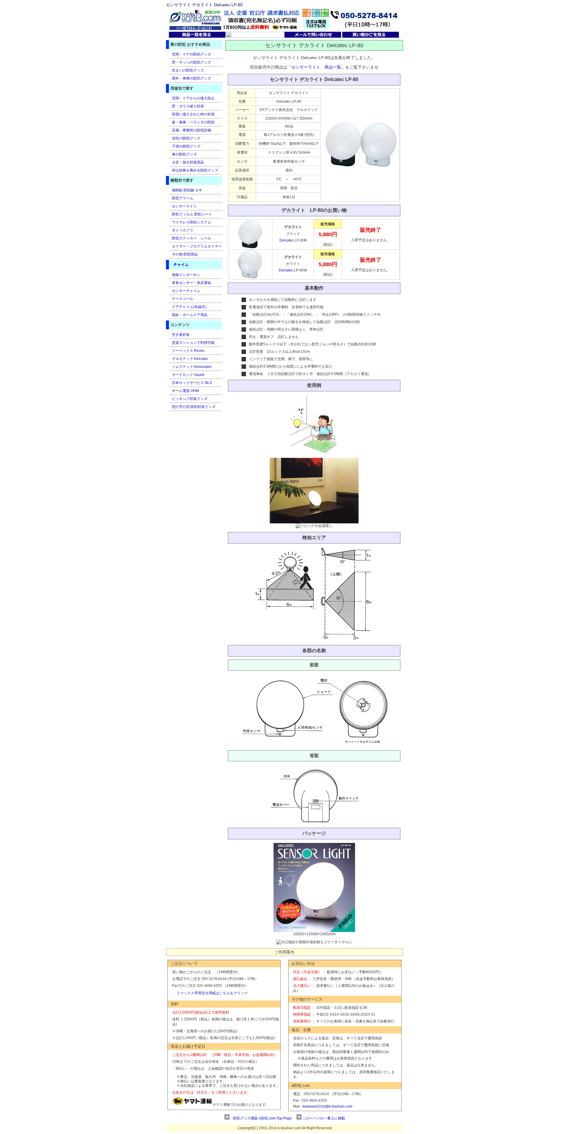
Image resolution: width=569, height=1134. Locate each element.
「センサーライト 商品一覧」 (316, 67)
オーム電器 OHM (185, 391)
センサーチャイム (186, 291)
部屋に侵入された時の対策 (193, 114)
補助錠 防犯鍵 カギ (187, 190)
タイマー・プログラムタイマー (197, 246)
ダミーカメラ (182, 230)
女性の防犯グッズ (186, 138)
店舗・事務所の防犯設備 (191, 130)
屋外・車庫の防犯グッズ (191, 78)
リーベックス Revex (188, 351)
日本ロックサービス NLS (192, 383)
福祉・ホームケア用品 (189, 315)
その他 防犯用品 (185, 254)
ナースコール (182, 299)
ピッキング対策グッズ (189, 399)
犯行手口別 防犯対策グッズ (193, 407)
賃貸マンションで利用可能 (193, 343)
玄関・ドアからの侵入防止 (193, 98)
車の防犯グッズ (184, 154)
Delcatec (287, 240)
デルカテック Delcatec (190, 359)
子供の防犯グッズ (186, 146)
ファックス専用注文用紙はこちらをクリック (212, 993)
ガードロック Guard (188, 375)
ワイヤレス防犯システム (191, 222)
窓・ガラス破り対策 (188, 106)
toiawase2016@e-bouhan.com (327, 1106)
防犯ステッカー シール (191, 238)
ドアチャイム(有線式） (190, 307)
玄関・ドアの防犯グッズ (191, 54)
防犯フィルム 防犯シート (192, 214)
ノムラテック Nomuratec (192, 367)
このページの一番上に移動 (323, 1118)
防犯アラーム (182, 198)
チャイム (181, 264)
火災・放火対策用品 (188, 162)
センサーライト (184, 206)
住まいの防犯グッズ (188, 70)
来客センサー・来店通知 (191, 283)
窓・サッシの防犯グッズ (191, 62)
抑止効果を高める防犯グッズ (195, 170)
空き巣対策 (181, 335)
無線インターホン (186, 275)
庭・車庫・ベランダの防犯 (193, 122)
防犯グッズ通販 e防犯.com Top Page (262, 1118)
